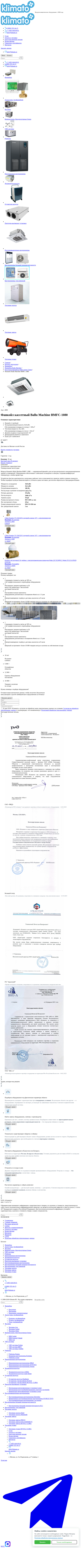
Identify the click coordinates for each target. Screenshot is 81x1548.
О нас (7, 36)
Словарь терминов (11, 1222)
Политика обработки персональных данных (19, 1238)
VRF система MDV (15, 1347)
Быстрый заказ (6, 461)
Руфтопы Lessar (14, 1357)
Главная (7, 362)
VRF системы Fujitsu (16, 1345)
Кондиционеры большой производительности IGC (26, 1406)
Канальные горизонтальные (18, 1313)
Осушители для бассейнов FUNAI (20, 1381)
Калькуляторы (9, 41)
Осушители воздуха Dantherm (19, 1379)
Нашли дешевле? (6, 463)
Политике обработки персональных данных (48, 1538)
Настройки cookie (40, 1299)
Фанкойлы (8, 77)
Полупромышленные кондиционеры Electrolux (24, 1397)
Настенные (12, 1311)
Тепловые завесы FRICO (17, 1420)
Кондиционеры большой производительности (20, 265)
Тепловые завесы (10, 332)
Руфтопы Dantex (14, 1354)
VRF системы (9, 129)
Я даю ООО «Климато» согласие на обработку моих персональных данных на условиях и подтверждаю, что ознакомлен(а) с (40, 709)
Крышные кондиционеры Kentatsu (20, 1356)
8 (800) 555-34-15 (12, 28)
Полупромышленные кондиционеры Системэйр (25, 1400)
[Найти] (21, 58)
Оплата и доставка (11, 38)
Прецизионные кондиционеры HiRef (21, 1363)
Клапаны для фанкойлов (17, 1318)
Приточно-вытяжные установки (15, 223)
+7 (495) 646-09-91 (13, 30)
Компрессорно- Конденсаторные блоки (18, 119)
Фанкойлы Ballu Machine (13, 368)
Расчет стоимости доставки (10, 450)
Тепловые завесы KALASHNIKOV (20, 1422)
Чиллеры (8, 109)
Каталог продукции (11, 364)
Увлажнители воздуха (12, 183)
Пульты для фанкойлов (16, 1320)
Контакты (8, 45)
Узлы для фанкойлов (16, 1322)
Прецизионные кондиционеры (15, 174)
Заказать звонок (6, 48)
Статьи (7, 1226)
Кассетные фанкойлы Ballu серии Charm (18, 370)
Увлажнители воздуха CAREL (19, 1372)
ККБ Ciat (12, 1340)
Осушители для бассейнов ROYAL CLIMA (23, 1382)
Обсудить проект (11, 1107)
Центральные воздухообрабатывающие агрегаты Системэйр (29, 1390)
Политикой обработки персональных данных (56, 710)
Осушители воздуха (11, 204)
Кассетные (12, 1309)
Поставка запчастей (11, 1224)
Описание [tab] (4, 464)
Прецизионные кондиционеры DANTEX (23, 1365)
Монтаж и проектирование (14, 1227)
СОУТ (7, 1236)
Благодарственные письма (14, 39)
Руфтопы (8, 138)
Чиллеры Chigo (14, 1331)
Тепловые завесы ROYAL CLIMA (20, 1423)
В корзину (14, 461)
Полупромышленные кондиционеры (17, 250)
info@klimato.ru (12, 32)
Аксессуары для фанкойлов (14, 100)
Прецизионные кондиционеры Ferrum (21, 1366)
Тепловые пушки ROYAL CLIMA (20, 1429)
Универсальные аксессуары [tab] (10, 468)
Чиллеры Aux (13, 1327)
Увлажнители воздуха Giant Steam (20, 1373)
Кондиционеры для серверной (15, 281)
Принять (43, 1542)
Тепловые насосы (11, 305)
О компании (9, 1220)
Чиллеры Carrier (14, 1329)
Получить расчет (7, 698)
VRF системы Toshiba (16, 1349)
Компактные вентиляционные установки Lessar (25, 1391)
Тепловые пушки (10, 359)
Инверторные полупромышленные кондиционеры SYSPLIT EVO (31, 1398)
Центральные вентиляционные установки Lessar (25, 1388)
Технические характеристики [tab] (11, 466)
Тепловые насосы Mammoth (18, 1414)
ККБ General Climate (15, 1338)
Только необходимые (64, 1542)
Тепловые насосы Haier (16, 1413)
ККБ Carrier (12, 1336)
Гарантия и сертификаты (13, 43)
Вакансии (8, 1235)
